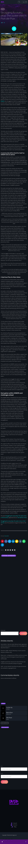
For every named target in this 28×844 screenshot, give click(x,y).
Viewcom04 (6, 535)
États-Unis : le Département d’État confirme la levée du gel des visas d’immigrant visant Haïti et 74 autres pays (14, 657)
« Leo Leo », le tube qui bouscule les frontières (12, 732)
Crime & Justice (7, 607)
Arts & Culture (6, 577)
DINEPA (2, 101)
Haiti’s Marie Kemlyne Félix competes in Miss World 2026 (13, 580)
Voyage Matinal (7, 694)
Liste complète (4, 723)
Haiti (3, 9)
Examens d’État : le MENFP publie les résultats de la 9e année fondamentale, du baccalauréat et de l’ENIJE (14, 745)
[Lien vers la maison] (2, 2)
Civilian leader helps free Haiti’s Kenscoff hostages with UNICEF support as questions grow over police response (13, 612)
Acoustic (4, 691)
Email (2, 773)
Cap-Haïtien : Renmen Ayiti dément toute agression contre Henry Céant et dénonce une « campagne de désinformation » (14, 646)
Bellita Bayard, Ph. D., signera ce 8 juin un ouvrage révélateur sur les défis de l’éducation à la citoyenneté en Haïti (16, 739)
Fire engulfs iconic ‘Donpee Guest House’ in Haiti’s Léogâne (16, 758)
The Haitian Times (22, 517)
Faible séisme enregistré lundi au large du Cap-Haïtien (14, 752)
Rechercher (3, 630)
